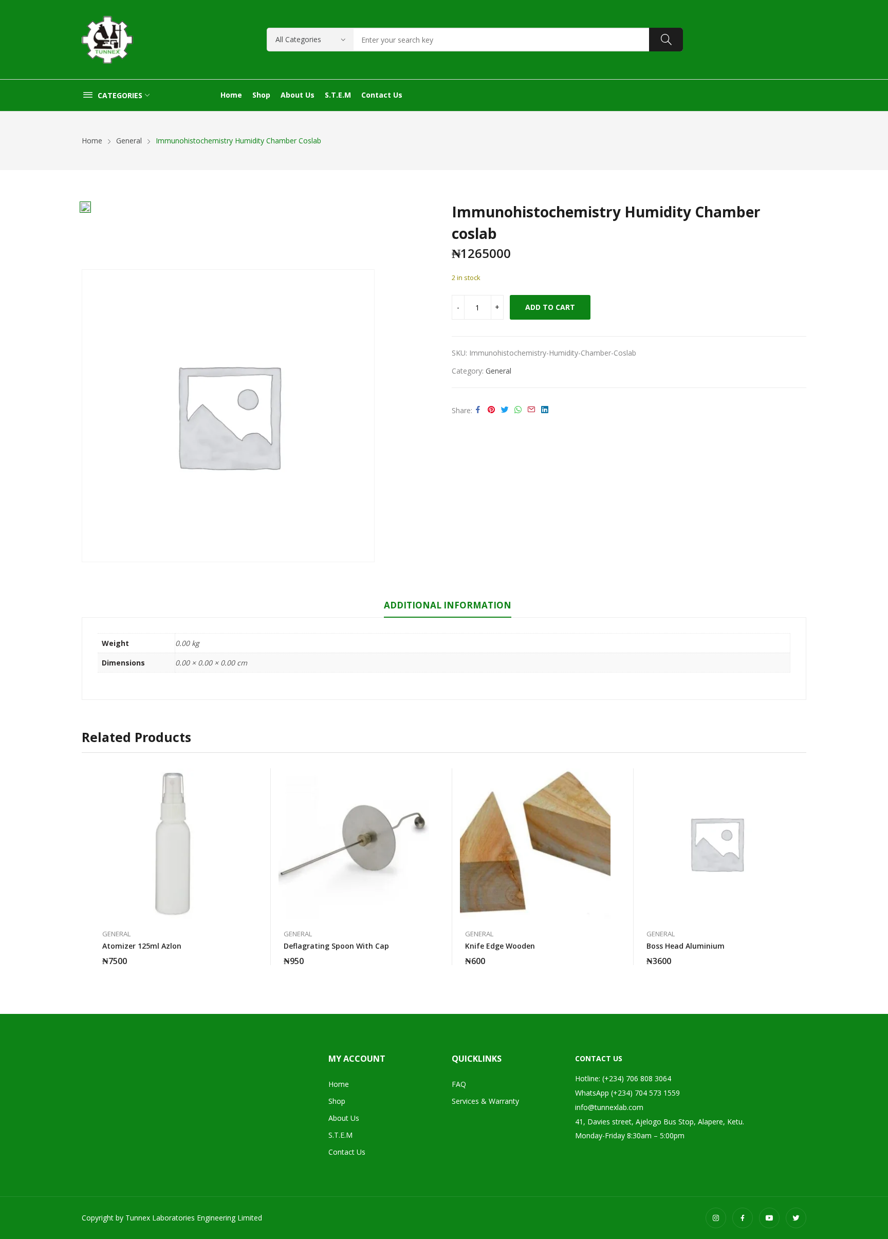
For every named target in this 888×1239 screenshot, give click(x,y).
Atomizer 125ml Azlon (141, 946)
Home (338, 1084)
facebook (742, 1218)
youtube (769, 1218)
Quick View (242, 778)
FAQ (459, 1084)
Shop (336, 1101)
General (498, 371)
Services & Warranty (485, 1101)
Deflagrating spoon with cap (336, 946)
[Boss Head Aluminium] (716, 843)
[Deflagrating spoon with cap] (354, 843)
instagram (716, 1218)
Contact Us (346, 1152)
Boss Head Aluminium (685, 946)
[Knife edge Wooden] (535, 843)
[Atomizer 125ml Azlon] (172, 843)
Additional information (447, 605)
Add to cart (550, 307)
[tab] (448, 607)
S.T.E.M (340, 1135)
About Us (343, 1118)
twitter (796, 1218)
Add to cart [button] (242, 955)
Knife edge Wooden (500, 946)
